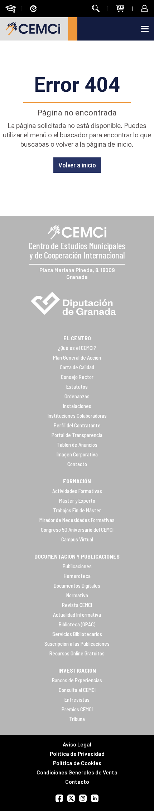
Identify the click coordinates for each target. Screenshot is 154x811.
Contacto (77, 464)
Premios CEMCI (77, 709)
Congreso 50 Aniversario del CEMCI (77, 529)
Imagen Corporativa (77, 454)
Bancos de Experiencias (77, 680)
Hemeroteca (77, 576)
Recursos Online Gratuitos (77, 653)
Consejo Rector (77, 377)
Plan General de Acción (77, 357)
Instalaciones (77, 406)
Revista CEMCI (77, 605)
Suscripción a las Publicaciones (77, 643)
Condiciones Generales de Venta (77, 772)
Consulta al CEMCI (77, 690)
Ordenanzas (77, 396)
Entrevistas (77, 699)
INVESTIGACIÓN (77, 670)
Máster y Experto (77, 500)
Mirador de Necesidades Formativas (77, 520)
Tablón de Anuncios (77, 444)
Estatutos (77, 386)
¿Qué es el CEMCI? (77, 348)
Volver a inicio (77, 165)
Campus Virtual (77, 539)
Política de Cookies (77, 763)
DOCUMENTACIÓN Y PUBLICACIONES (77, 556)
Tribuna (77, 719)
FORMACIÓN (77, 481)
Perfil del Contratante (77, 425)
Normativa (77, 595)
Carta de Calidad (77, 367)
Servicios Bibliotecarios (77, 634)
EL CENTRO (77, 338)
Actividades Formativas (77, 491)
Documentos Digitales (77, 585)
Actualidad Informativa (77, 614)
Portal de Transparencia (77, 435)
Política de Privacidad (77, 753)
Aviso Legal (77, 744)
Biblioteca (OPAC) (77, 624)
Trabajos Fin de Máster (77, 510)
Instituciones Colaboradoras (77, 415)
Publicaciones (77, 566)
